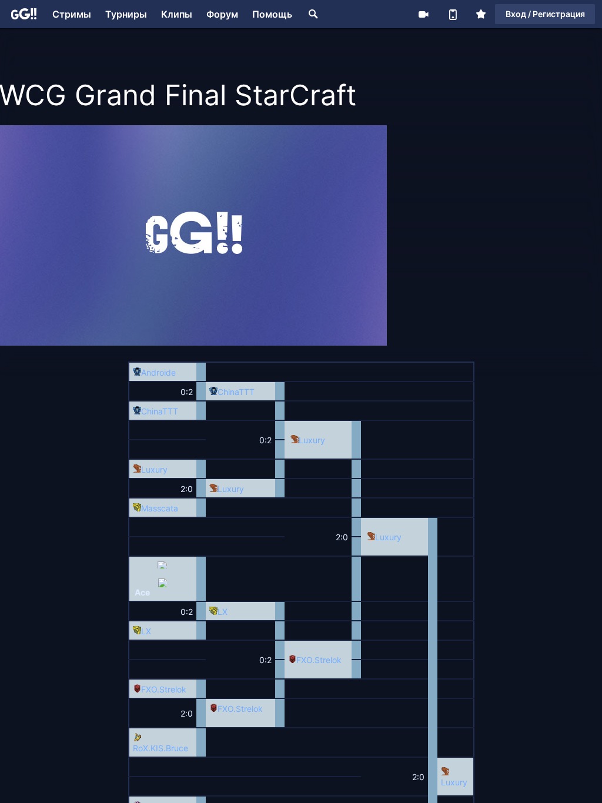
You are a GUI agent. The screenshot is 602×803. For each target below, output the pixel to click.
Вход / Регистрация (545, 14)
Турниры (126, 14)
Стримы (71, 14)
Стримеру (423, 14)
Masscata (159, 508)
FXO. (305, 660)
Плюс (481, 14)
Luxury (312, 440)
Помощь (272, 14)
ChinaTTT (236, 392)
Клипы (176, 14)
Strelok (328, 660)
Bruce (177, 748)
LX (223, 612)
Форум (222, 14)
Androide (158, 372)
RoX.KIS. (149, 748)
